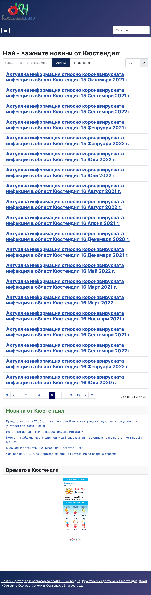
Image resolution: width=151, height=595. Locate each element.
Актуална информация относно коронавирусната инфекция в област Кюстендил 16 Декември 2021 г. (67, 252)
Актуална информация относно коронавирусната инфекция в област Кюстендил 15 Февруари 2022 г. (67, 140)
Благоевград (73, 585)
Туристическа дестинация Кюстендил (109, 581)
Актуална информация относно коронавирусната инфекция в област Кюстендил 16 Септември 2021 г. (68, 332)
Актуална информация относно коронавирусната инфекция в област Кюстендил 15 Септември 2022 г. (68, 108)
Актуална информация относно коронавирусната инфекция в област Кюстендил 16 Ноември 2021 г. (66, 316)
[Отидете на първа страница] (7, 395)
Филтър (61, 62)
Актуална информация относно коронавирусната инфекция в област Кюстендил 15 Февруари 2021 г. (67, 124)
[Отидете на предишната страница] (13, 395)
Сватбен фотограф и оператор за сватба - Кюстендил (40, 581)
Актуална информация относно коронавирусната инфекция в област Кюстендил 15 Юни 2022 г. (65, 172)
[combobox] (131, 30)
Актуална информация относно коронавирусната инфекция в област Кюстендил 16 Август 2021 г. (65, 188)
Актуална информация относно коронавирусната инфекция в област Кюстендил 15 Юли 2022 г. (65, 156)
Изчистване (81, 62)
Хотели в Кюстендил (47, 585)
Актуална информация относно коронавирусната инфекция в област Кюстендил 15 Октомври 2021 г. (67, 77)
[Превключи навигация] (5, 30)
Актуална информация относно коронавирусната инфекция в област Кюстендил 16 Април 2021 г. (65, 220)
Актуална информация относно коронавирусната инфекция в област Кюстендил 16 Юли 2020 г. (65, 379)
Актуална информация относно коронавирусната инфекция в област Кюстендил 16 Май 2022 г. (65, 268)
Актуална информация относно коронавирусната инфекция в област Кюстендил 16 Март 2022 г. (65, 300)
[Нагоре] (144, 588)
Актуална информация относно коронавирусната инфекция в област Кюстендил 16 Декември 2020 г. (68, 236)
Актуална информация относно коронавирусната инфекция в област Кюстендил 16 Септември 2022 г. (68, 348)
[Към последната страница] (92, 395)
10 (78, 395)
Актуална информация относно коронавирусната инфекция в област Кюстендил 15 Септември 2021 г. (68, 92)
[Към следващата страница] (85, 395)
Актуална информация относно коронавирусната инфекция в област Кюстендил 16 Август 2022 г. (65, 204)
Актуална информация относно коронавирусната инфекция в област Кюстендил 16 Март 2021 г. (65, 284)
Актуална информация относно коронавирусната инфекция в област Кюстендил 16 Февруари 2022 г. (67, 363)
